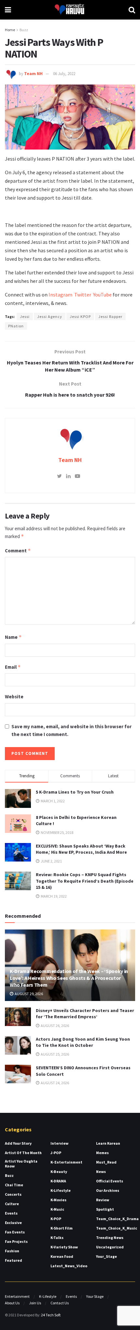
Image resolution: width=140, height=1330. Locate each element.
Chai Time (14, 1184)
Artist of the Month (23, 1152)
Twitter (83, 294)
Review (102, 1199)
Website (14, 696)
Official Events (109, 1181)
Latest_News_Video (68, 1265)
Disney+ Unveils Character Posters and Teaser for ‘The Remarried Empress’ (85, 1013)
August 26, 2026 (54, 1025)
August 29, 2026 (28, 993)
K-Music (57, 1209)
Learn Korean (108, 1143)
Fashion (12, 1250)
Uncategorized (110, 1246)
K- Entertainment (66, 1162)
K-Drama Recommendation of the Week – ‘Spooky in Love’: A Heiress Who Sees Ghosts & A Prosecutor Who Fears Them (69, 978)
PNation (16, 325)
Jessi (25, 316)
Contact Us (59, 1302)
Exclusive (13, 1222)
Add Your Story (18, 1143)
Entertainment (17, 1296)
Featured (13, 1260)
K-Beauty (58, 1171)
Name (13, 637)
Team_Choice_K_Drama (117, 1218)
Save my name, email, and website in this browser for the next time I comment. (71, 730)
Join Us (35, 1302)
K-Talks (56, 1237)
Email (13, 667)
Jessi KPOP (80, 316)
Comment (18, 550)
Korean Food (61, 1256)
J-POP (55, 1152)
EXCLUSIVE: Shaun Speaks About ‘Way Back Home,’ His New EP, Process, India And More (81, 849)
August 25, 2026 (54, 1054)
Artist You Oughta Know (21, 1163)
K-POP (55, 1218)
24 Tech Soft (51, 1314)
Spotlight (105, 1209)
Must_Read (106, 1162)
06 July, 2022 (64, 73)
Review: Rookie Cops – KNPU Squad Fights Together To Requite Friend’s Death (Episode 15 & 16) (84, 881)
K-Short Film (61, 1228)
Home (10, 29)
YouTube (102, 294)
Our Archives (107, 1190)
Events (11, 1213)
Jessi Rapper (110, 316)
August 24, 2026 (54, 1082)
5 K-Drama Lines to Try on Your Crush (75, 792)
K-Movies (58, 1199)
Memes (102, 1152)
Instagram (60, 294)
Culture (12, 1203)
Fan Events (15, 1232)
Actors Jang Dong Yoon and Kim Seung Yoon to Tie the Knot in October (83, 1042)
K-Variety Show (64, 1246)
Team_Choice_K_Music (116, 1228)
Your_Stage (106, 1256)
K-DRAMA (58, 1181)
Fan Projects (16, 1241)
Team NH (33, 73)
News (101, 1171)
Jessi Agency (49, 316)
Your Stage (95, 1296)
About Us (12, 1302)
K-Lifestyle (60, 1190)
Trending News (109, 1237)
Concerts (13, 1194)
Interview (59, 1143)
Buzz (24, 29)
